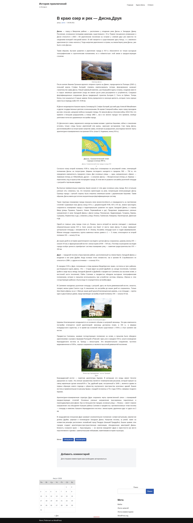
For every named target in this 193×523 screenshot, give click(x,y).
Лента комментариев (125, 512)
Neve (41, 520)
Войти (120, 504)
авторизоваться (100, 459)
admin (63, 22)
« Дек (56, 516)
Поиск (135, 487)
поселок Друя (80, 439)
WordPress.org (123, 516)
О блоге (150, 5)
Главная (130, 5)
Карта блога (140, 5)
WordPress (58, 520)
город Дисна (68, 439)
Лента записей (123, 508)
